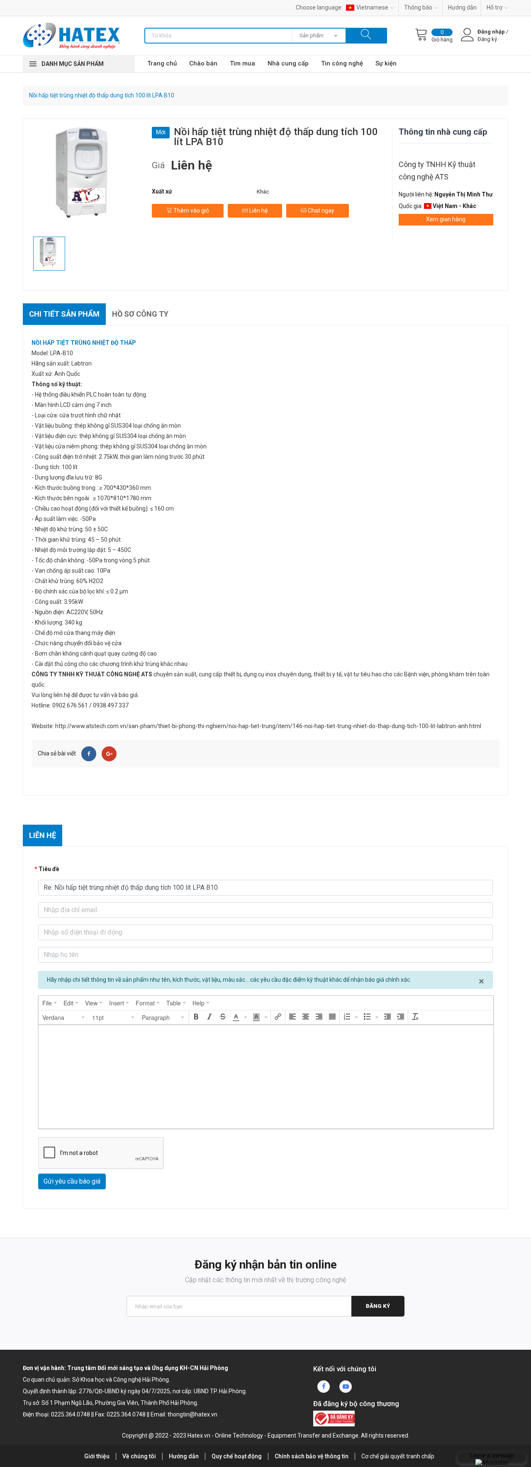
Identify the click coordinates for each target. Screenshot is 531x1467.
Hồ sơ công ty (140, 314)
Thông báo (418, 7)
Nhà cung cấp (288, 63)
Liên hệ (258, 210)
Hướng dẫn (462, 7)
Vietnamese (372, 7)
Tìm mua (242, 63)
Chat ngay (320, 210)
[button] (63, 1017)
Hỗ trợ (494, 7)
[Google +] (109, 753)
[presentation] (49, 1003)
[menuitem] (49, 1003)
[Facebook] (88, 753)
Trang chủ (162, 63)
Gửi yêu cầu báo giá (72, 1181)
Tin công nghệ (342, 63)
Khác (263, 192)
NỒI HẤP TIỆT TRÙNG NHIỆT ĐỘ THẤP (84, 342)
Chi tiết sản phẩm (64, 314)
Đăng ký (378, 1306)
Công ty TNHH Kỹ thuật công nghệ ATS (437, 170)
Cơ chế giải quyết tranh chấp (397, 1456)
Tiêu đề (49, 869)
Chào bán (203, 63)
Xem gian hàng (445, 219)
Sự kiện (386, 63)
